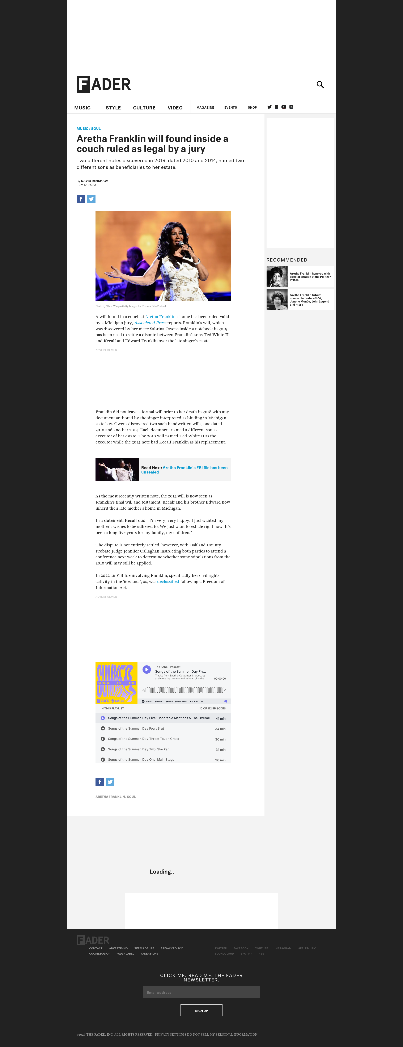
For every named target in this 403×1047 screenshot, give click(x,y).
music (82, 128)
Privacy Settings (170, 1034)
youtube (283, 107)
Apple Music (307, 948)
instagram (291, 107)
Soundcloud (224, 953)
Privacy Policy (172, 948)
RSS (261, 953)
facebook (276, 107)
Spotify (246, 953)
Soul (96, 128)
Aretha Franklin (160, 316)
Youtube (261, 948)
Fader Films (149, 953)
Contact (95, 948)
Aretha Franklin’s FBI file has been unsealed (184, 469)
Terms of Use (144, 948)
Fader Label (125, 953)
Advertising (118, 948)
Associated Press (150, 322)
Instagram (283, 948)
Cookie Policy (99, 953)
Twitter (269, 107)
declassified (168, 581)
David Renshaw (94, 180)
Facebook (241, 948)
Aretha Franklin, (111, 796)
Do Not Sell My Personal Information (222, 1034)
